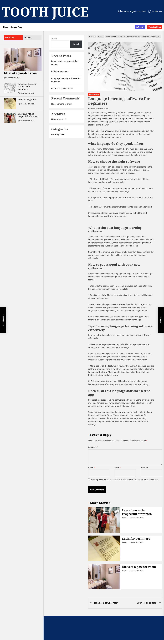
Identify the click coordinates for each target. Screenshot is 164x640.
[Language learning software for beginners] (10, 88)
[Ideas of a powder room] (23, 59)
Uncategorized (94, 94)
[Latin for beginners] (10, 103)
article (107, 131)
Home (5, 27)
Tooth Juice (45, 11)
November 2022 (58, 119)
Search (54, 38)
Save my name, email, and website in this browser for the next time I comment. (124, 479)
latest (27, 37)
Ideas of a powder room (21, 73)
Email (118, 467)
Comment (93, 447)
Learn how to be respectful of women (28, 115)
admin (90, 108)
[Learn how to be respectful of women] (10, 118)
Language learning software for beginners (27, 86)
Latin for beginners (27, 99)
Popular (9, 37)
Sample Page (16, 27)
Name (91, 467)
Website (144, 467)
